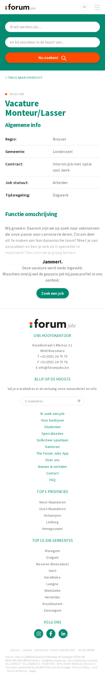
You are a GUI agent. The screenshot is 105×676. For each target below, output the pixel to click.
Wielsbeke (52, 590)
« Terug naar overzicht (24, 77)
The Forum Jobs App (52, 453)
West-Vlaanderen (52, 502)
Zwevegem (52, 610)
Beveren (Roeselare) (52, 564)
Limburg (52, 522)
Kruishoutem (52, 603)
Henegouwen (52, 528)
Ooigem (52, 557)
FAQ (52, 479)
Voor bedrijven (52, 420)
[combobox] (52, 42)
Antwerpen (52, 515)
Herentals (52, 597)
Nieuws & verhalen (52, 466)
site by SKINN (86, 650)
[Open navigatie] (97, 7)
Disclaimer (41, 650)
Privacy (15, 650)
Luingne (52, 584)
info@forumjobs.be (54, 367)
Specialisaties (53, 433)
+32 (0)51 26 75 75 (54, 356)
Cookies (27, 650)
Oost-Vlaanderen (52, 508)
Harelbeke (52, 577)
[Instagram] (38, 633)
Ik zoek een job (52, 413)
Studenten (52, 427)
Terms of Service (16, 671)
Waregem (52, 550)
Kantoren (52, 446)
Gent (52, 570)
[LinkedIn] (63, 633)
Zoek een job (52, 293)
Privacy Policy (81, 667)
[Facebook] (50, 633)
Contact (52, 473)
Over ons (52, 460)
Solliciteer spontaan (52, 440)
